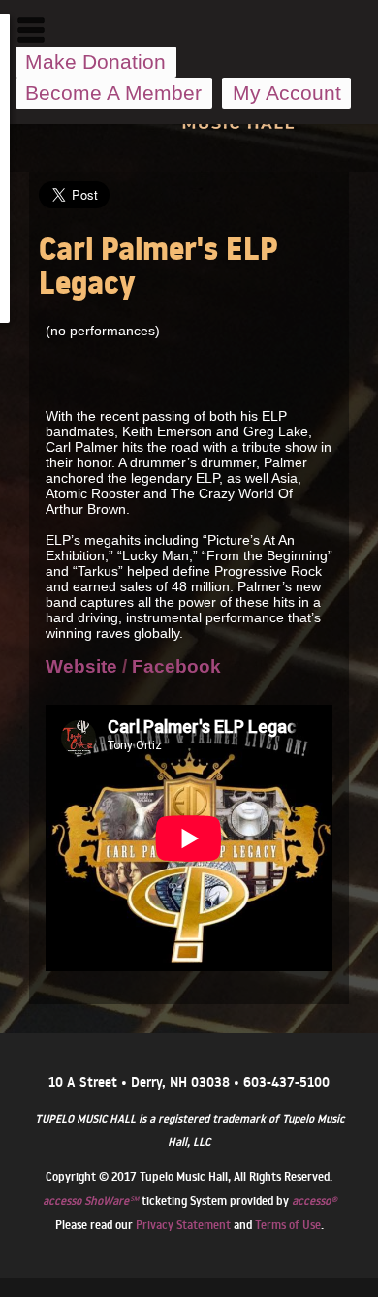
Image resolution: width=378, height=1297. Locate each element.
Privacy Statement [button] (183, 1225)
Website (81, 666)
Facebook (176, 666)
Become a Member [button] (113, 92)
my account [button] (287, 92)
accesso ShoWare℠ (91, 1200)
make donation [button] (95, 61)
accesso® (314, 1200)
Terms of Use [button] (288, 1225)
